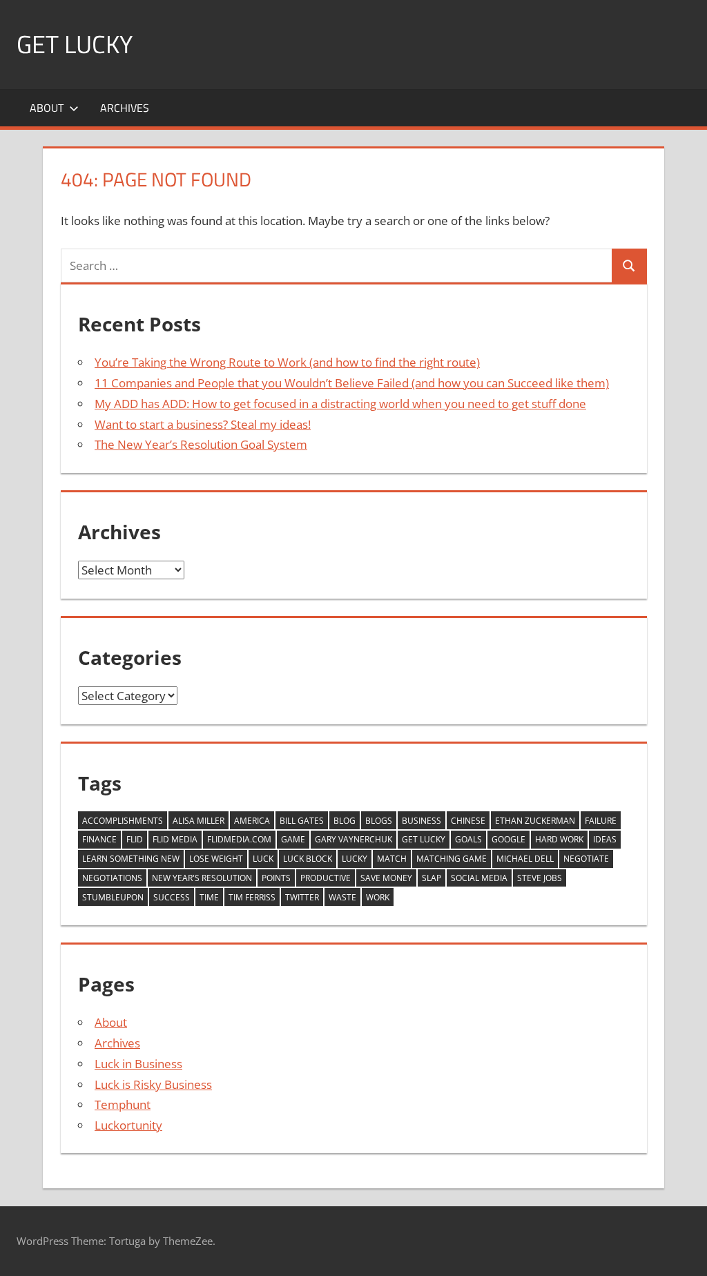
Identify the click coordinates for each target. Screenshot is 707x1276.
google (508, 839)
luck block (307, 858)
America (252, 820)
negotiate (586, 858)
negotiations (112, 878)
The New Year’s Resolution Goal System (201, 444)
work (377, 897)
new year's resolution (202, 878)
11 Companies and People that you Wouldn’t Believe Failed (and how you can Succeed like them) (352, 383)
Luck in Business (138, 1064)
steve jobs (539, 878)
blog (344, 820)
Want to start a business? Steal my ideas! (203, 424)
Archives (124, 107)
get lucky (423, 839)
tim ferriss (252, 897)
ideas (605, 839)
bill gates (302, 820)
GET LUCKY (75, 44)
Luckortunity (128, 1125)
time (209, 897)
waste (342, 897)
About (47, 107)
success (171, 897)
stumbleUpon (113, 897)
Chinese (468, 820)
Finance (99, 839)
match (392, 858)
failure (601, 820)
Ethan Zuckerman (535, 820)
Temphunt (123, 1104)
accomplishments (122, 820)
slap (431, 878)
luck (263, 858)
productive (325, 878)
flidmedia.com (239, 839)
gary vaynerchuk (353, 839)
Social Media (479, 878)
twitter (302, 897)
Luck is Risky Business (153, 1084)
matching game (451, 858)
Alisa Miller (198, 820)
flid (134, 839)
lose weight (216, 858)
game (293, 839)
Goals (468, 839)
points (276, 878)
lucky (354, 858)
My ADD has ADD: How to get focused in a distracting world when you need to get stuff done (340, 404)
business (421, 820)
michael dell (525, 858)
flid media (175, 839)
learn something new (131, 858)
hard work (559, 839)
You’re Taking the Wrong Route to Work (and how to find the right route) (287, 362)
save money (386, 878)
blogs (378, 820)
